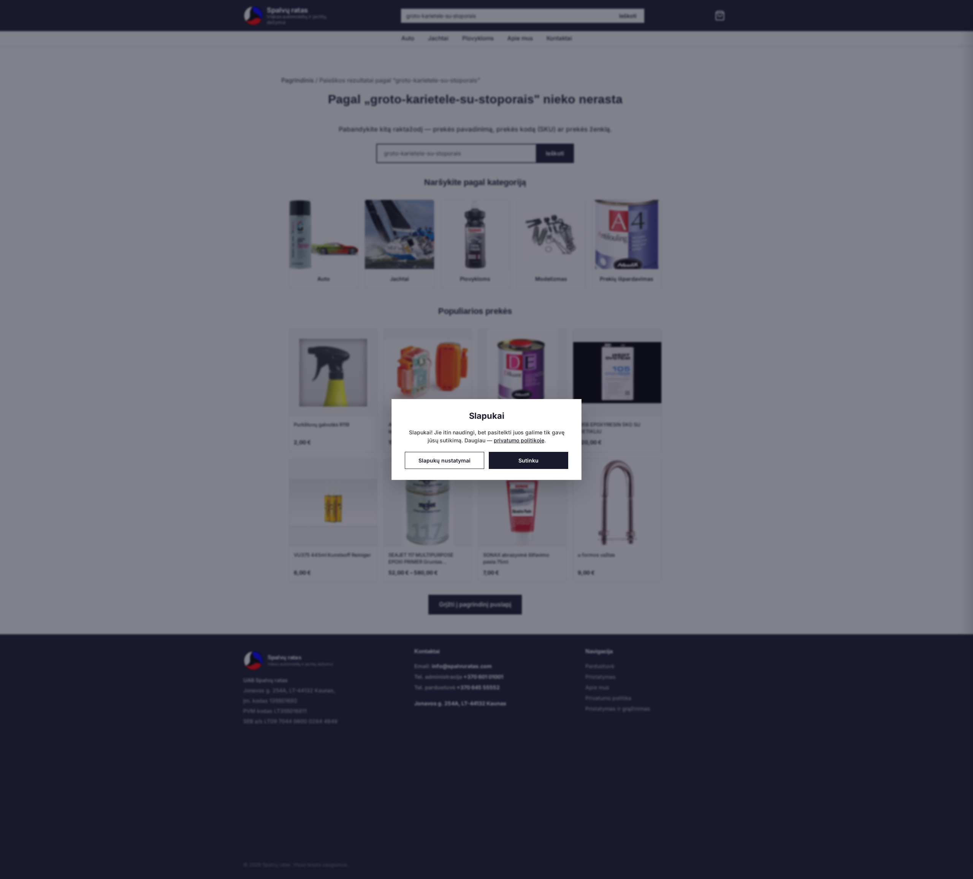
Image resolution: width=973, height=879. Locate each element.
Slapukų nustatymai (444, 460)
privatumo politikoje (519, 440)
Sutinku (528, 460)
